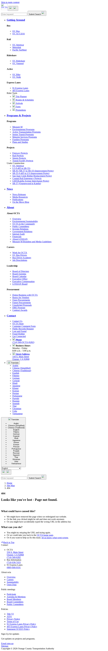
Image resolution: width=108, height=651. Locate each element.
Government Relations (22, 231)
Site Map (11, 485)
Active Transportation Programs (26, 132)
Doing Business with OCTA (25, 295)
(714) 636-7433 (14, 562)
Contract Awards (19, 310)
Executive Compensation (23, 281)
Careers (10, 579)
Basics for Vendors (20, 297)
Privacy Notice (13, 619)
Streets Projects (19, 158)
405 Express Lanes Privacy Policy (22, 626)
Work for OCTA (19, 252)
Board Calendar (19, 276)
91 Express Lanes (20, 88)
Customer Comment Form (24, 326)
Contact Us (17, 321)
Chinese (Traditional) (21, 370)
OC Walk (16, 77)
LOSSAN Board (19, 284)
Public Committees (20, 226)
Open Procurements (21, 300)
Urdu (14, 411)
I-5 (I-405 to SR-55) (21, 168)
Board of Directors (20, 271)
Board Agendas (19, 274)
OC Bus (16, 31)
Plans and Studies (20, 142)
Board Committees (15, 602)
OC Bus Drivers (19, 255)
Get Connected (19, 336)
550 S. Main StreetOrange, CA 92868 (21, 356)
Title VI (10, 614)
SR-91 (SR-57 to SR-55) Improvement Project (33, 171)
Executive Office (19, 279)
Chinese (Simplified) (21, 368)
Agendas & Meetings (16, 597)
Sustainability (13, 582)
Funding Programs (20, 139)
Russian (15, 401)
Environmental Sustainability (25, 221)
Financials (16, 236)
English (15, 373)
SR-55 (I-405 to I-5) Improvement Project (30, 173)
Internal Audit (18, 234)
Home (9, 483)
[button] (57, 20)
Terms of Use (13, 621)
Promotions (20, 110)
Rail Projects (18, 155)
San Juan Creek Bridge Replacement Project (32, 176)
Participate (11, 594)
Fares (18, 106)
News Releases (19, 194)
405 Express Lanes (20, 90)
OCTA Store (18, 323)
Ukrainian (16, 408)
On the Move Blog (20, 202)
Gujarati (16, 380)
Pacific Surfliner (19, 50)
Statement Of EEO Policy (18, 629)
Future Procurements (21, 302)
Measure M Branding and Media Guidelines (31, 241)
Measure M (17, 127)
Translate (14, 363)
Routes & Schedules (24, 100)
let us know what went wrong (55, 537)
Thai (14, 406)
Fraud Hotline (18, 334)
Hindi (14, 383)
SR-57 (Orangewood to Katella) (26, 183)
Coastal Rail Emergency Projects (26, 178)
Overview (16, 219)
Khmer (15, 388)
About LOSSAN (20, 239)
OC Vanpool (18, 63)
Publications (17, 199)
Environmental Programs (23, 129)
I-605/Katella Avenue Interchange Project (30, 181)
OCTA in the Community (23, 224)
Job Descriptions (19, 260)
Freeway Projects (20, 153)
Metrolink (16, 47)
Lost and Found (19, 331)
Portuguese (17, 396)
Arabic (15, 365)
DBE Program (18, 307)
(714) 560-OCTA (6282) (23, 341)
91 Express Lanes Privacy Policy (21, 624)
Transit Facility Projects (22, 160)
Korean (15, 391)
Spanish (15, 403)
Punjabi (15, 398)
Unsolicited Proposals (22, 305)
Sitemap (4, 646)
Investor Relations (20, 229)
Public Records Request (23, 329)
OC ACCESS (18, 34)
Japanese (16, 386)
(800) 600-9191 (14, 567)
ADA (9, 616)
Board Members (14, 599)
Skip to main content (10, 2)
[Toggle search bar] (6, 472)
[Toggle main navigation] (13, 8)
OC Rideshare (18, 61)
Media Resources (20, 197)
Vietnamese (17, 413)
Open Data (11, 584)
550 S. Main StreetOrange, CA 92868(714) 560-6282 (15, 555)
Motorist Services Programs (24, 137)
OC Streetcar (18, 45)
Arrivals (19, 103)
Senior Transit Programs (23, 134)
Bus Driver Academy (21, 257)
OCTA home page (45, 535)
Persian (15, 393)
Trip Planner (21, 96)
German (16, 378)
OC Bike (16, 74)
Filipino (15, 375)
